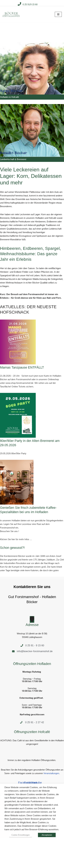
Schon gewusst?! (12, 548)
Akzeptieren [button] (47, 835)
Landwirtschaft (7, 159)
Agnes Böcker (11, 90)
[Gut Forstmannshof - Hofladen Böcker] (11, 14)
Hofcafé (15, 97)
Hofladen (4, 97)
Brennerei (21, 159)
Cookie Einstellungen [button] (20, 835)
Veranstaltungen (51, 773)
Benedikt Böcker (13, 153)
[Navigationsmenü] (58, 14)
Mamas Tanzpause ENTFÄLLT (22, 367)
